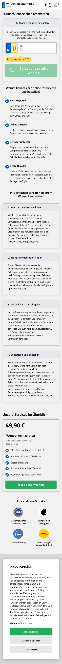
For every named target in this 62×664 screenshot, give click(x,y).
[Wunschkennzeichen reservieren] (18, 5)
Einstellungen (31, 649)
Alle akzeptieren (31, 631)
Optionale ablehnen (31, 640)
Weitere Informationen (21, 623)
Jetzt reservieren (31, 484)
